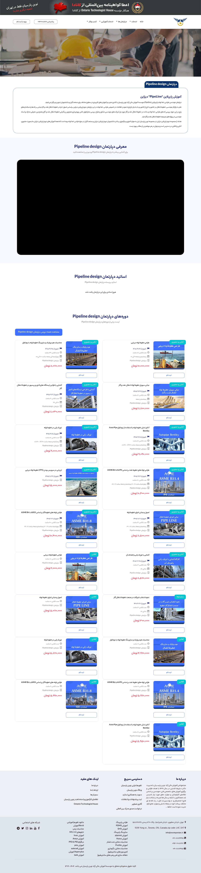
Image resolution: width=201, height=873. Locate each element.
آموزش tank (79, 855)
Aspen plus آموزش (76, 852)
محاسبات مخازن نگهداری (118, 848)
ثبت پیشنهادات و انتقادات (131, 799)
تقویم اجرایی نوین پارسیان (131, 785)
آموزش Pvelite (121, 845)
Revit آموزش (78, 826)
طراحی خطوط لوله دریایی (140, 342)
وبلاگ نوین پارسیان (134, 790)
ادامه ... (168, 807)
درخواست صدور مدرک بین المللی (129, 809)
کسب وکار (92, 21)
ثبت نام (168, 375)
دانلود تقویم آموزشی (75, 822)
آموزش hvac (79, 835)
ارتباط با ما (94, 790)
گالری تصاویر (137, 804)
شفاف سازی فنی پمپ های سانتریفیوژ (112, 855)
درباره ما (94, 785)
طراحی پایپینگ (122, 822)
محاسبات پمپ (78, 829)
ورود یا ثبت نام (21, 21)
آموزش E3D (123, 829)
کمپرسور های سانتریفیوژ (118, 852)
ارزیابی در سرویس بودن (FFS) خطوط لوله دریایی (43, 470)
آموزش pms (79, 845)
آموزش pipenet (121, 835)
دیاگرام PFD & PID (76, 842)
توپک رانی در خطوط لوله (53, 427)
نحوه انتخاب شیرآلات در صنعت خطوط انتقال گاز (131, 597)
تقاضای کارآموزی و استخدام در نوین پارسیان (81, 799)
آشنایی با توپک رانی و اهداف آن (137, 555)
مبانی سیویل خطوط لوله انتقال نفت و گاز (134, 385)
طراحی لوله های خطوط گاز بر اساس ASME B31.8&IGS (41, 512)
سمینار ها (94, 795)
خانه (141, 21)
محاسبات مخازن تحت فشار (117, 842)
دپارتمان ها (122, 21)
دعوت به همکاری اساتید (132, 795)
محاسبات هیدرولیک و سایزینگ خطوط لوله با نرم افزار (42, 342)
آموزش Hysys (122, 839)
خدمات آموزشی (107, 21)
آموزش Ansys (78, 839)
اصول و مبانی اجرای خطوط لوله (138, 512)
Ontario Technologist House (86, 804)
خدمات (134, 21)
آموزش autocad (77, 848)
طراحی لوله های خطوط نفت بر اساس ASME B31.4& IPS (128, 470)
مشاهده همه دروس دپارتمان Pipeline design (38, 332)
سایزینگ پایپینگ (121, 832)
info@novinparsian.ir (174, 832)
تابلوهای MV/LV (76, 832)
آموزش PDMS (122, 826)
